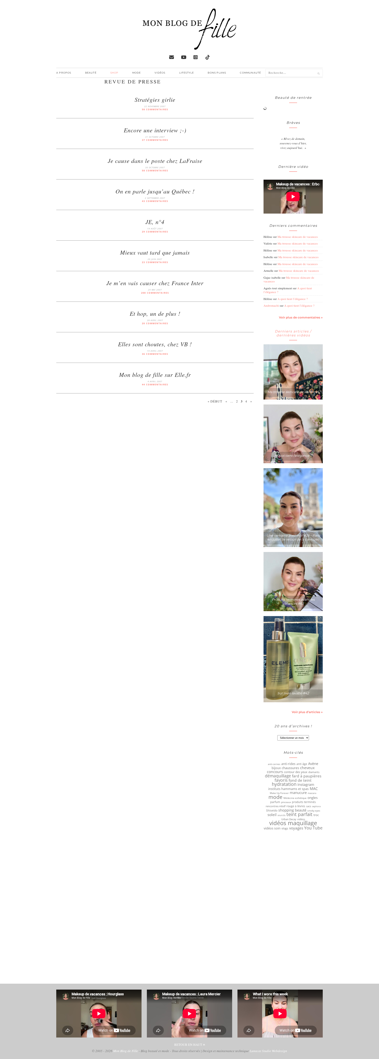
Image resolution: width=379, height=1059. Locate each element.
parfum (275, 802)
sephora (316, 806)
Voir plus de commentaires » (301, 317)
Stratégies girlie (155, 99)
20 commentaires (155, 323)
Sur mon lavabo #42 (293, 693)
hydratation (284, 784)
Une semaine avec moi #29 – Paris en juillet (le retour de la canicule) (293, 537)
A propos (63, 72)
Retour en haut (188, 1044)
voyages (296, 828)
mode (275, 797)
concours (275, 771)
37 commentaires (155, 139)
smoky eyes (313, 810)
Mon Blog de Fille (125, 1051)
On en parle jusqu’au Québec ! (155, 191)
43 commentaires (155, 201)
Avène (313, 763)
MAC (314, 788)
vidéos (301, 819)
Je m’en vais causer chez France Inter (155, 283)
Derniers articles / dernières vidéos (293, 333)
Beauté (91, 72)
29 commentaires (155, 231)
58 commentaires (155, 109)
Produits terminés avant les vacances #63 (293, 601)
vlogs (284, 828)
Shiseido (271, 810)
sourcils (281, 815)
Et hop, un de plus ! (155, 313)
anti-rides (288, 764)
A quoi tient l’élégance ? (293, 299)
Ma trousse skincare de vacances (298, 237)
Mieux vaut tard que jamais (155, 252)
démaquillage (278, 776)
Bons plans (217, 72)
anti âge (301, 764)
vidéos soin (272, 828)
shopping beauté (292, 810)
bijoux (276, 768)
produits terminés (304, 802)
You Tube (313, 828)
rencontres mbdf (275, 806)
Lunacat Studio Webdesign (268, 1051)
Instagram (305, 784)
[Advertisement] (155, 442)
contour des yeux (295, 772)
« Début (215, 401)
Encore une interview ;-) (155, 130)
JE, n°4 (154, 222)
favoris (281, 780)
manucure (298, 792)
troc (316, 815)
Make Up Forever (279, 793)
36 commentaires (155, 353)
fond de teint (300, 780)
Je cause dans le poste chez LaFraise (155, 160)
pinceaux (286, 802)
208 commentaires (155, 292)
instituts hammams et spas (288, 789)
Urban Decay (288, 819)
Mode (136, 72)
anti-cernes (274, 764)
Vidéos (160, 72)
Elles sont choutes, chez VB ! (155, 344)
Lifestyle (186, 72)
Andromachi (271, 305)
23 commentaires (155, 262)
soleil (272, 814)
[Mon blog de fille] (189, 46)
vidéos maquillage (293, 823)
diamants (313, 772)
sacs (308, 806)
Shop (114, 72)
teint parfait (299, 814)
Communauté (250, 72)
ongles (313, 797)
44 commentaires (155, 384)
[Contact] (171, 57)
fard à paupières (306, 776)
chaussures (290, 768)
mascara (312, 793)
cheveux (307, 768)
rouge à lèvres (295, 806)
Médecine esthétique (295, 798)
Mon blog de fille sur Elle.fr (155, 374)
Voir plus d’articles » (307, 712)
